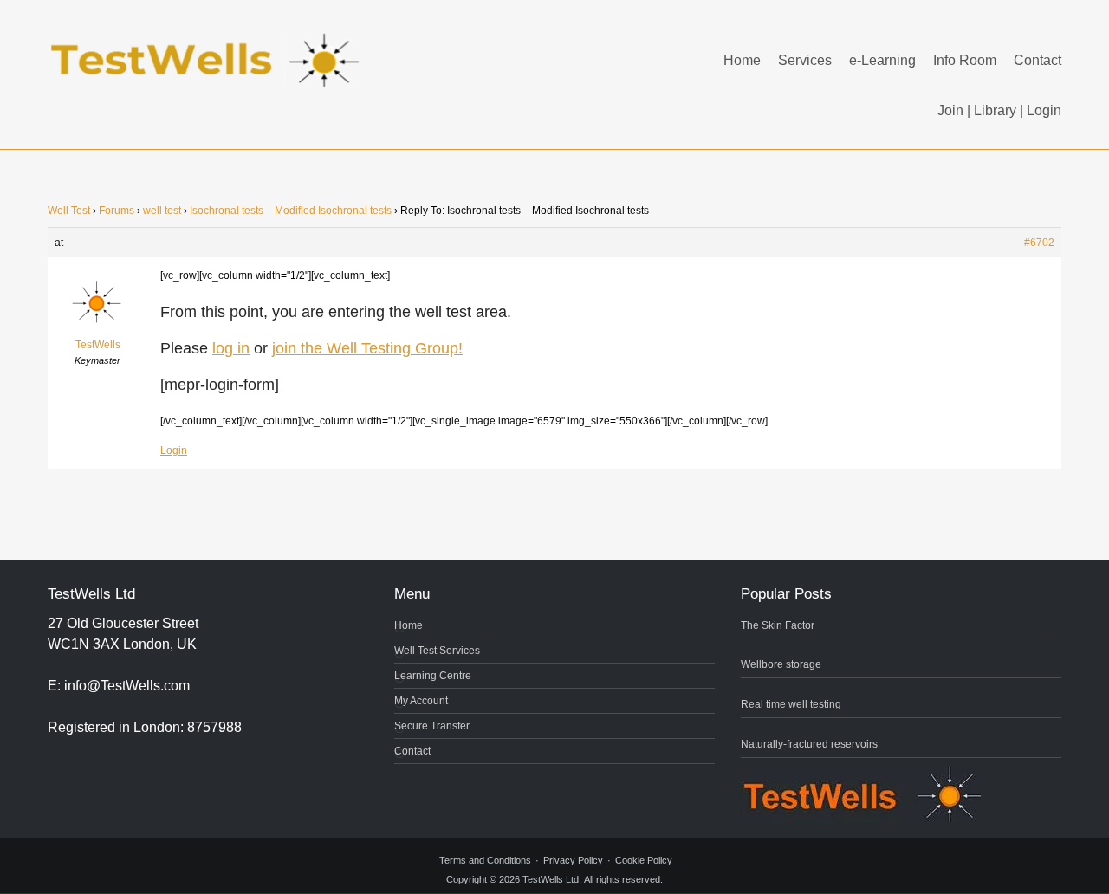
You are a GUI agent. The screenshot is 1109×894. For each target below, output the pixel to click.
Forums (116, 210)
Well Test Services (437, 651)
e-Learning (882, 60)
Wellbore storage (781, 664)
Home (742, 60)
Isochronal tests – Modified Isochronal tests (291, 210)
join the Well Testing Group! (367, 348)
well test (162, 210)
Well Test (69, 210)
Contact (1037, 60)
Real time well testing (791, 704)
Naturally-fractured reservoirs (809, 744)
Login (1044, 110)
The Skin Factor (777, 625)
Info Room (964, 60)
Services (805, 60)
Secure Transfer (432, 726)
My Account (421, 701)
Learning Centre (432, 676)
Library (995, 110)
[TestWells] (208, 46)
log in (231, 348)
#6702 (1039, 242)
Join (950, 110)
